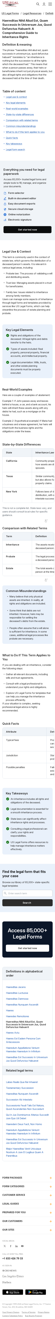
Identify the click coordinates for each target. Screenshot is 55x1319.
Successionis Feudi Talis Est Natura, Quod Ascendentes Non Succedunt (25, 1107)
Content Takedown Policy (12, 1315)
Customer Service (13, 1195)
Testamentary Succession (20, 1087)
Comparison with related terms (22, 120)
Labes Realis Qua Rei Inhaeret (22, 1082)
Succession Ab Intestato (19, 1099)
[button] (50, 4)
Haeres (10, 1010)
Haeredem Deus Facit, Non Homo (24, 1124)
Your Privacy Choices (10, 1312)
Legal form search (15, 149)
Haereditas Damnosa (17, 998)
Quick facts (12, 137)
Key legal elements (16, 102)
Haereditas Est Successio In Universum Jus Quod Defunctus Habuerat (27, 1059)
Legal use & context (16, 96)
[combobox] (27, 893)
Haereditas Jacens (16, 987)
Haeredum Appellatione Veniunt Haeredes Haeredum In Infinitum (23, 1049)
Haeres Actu (12, 1032)
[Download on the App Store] (12, 1292)
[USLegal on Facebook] (10, 1246)
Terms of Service (28, 1312)
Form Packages (12, 1177)
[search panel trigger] (37, 4)
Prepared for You (14, 1212)
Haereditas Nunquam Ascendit (22, 1004)
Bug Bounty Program (33, 1315)
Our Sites (8, 1229)
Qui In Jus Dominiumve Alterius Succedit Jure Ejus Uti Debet (27, 1116)
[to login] (44, 4)
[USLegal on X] (4, 1246)
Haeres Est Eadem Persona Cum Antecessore (23, 1040)
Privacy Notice (43, 1312)
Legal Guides (10, 1203)
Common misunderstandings (21, 126)
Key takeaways (14, 143)
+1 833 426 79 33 (12, 1258)
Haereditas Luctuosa (17, 992)
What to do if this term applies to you (25, 132)
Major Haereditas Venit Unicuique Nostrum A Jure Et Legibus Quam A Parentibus (24, 1152)
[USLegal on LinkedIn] (16, 1246)
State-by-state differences (20, 114)
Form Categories (13, 1186)
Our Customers (12, 1221)
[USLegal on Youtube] (22, 1246)
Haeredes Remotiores (17, 1016)
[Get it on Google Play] (35, 1292)
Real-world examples (17, 108)
